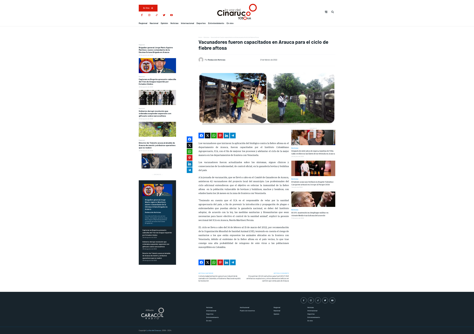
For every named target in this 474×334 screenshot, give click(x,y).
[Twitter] (164, 15)
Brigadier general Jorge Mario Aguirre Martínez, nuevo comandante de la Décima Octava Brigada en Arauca (156, 49)
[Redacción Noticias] (201, 59)
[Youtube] (171, 15)
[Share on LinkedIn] (226, 135)
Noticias (206, 37)
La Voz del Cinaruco (154, 330)
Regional (142, 45)
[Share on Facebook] (201, 135)
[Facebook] (142, 15)
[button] (332, 12)
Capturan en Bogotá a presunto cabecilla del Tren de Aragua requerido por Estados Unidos (157, 81)
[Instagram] (149, 15)
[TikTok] (157, 15)
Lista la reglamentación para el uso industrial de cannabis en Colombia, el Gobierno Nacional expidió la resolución (219, 278)
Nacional (142, 76)
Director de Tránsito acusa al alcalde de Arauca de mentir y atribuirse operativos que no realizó (157, 145)
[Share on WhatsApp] (214, 135)
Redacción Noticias (153, 212)
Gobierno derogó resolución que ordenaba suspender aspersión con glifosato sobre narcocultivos (155, 113)
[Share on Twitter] (207, 135)
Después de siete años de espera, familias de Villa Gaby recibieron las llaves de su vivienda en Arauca (313, 152)
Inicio (200, 37)
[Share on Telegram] (233, 135)
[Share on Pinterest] (220, 135)
